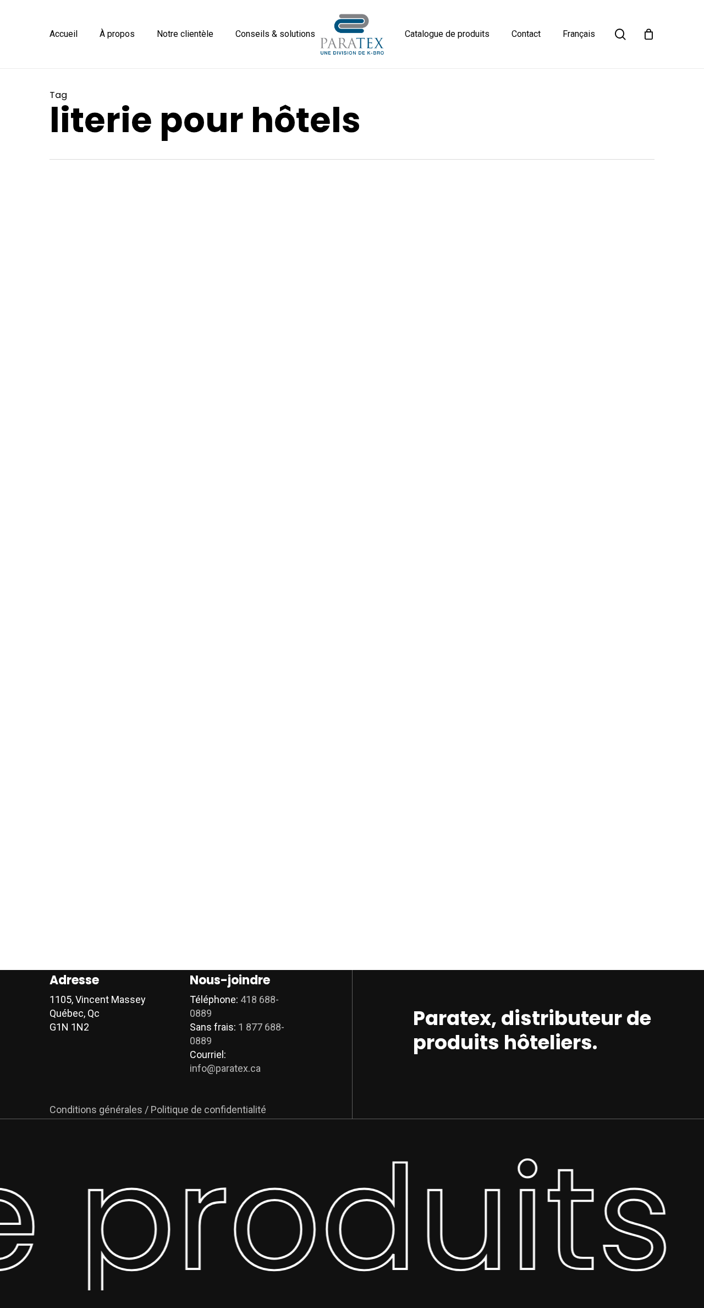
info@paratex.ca (225, 1068)
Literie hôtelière (575, 278)
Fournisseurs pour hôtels (469, 539)
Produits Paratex (322, 297)
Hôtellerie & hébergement (470, 278)
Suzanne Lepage (350, 397)
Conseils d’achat (392, 278)
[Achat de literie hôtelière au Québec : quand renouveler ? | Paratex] (149, 342)
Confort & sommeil (326, 278)
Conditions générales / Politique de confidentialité (158, 1109)
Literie (531, 278)
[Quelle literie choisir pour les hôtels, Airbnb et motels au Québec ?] (149, 854)
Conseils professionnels (467, 800)
